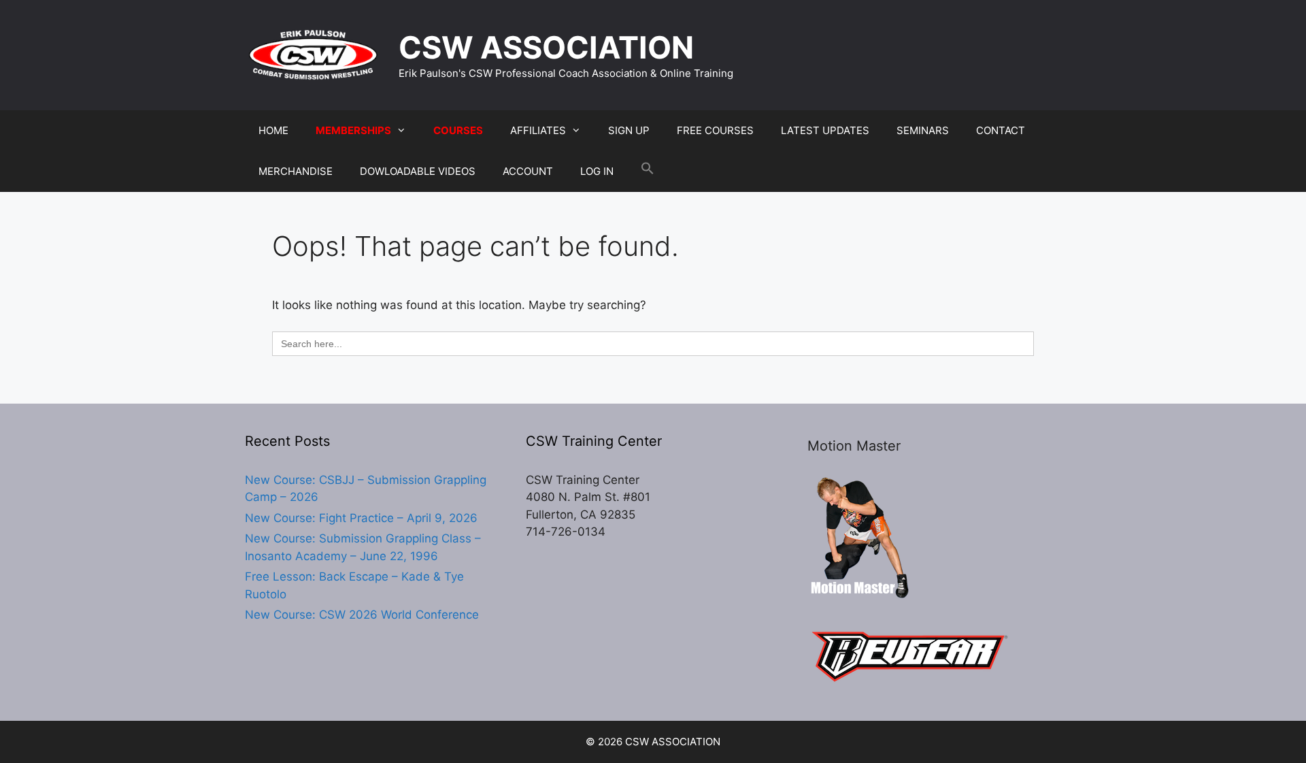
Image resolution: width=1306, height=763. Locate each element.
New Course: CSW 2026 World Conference (362, 614)
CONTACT (1000, 130)
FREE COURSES (715, 130)
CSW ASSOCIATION (546, 47)
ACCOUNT (528, 171)
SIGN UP (629, 130)
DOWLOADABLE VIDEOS (417, 171)
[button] (647, 171)
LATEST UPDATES (825, 130)
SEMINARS (923, 130)
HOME (273, 130)
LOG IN (597, 171)
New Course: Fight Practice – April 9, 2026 (361, 518)
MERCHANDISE (295, 171)
